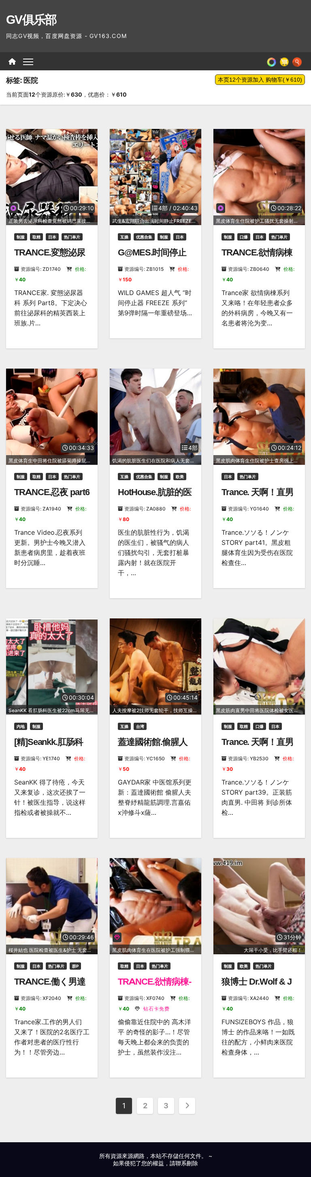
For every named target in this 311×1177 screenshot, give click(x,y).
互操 (124, 236)
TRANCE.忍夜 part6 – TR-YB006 (51, 497)
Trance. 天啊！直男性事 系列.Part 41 (258, 497)
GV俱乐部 (31, 19)
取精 (36, 236)
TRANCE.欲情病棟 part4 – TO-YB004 (257, 257)
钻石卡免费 (156, 1009)
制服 (21, 236)
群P (75, 966)
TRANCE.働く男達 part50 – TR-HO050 (49, 987)
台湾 (140, 726)
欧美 (180, 476)
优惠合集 (144, 236)
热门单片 (72, 236)
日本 (52, 236)
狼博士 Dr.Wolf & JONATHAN (257, 987)
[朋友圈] (271, 61)
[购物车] (284, 61)
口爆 (244, 236)
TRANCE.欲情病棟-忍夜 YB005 (154, 987)
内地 (21, 726)
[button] (297, 61)
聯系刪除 (186, 1163)
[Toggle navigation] (28, 61)
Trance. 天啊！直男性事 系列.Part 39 (258, 747)
